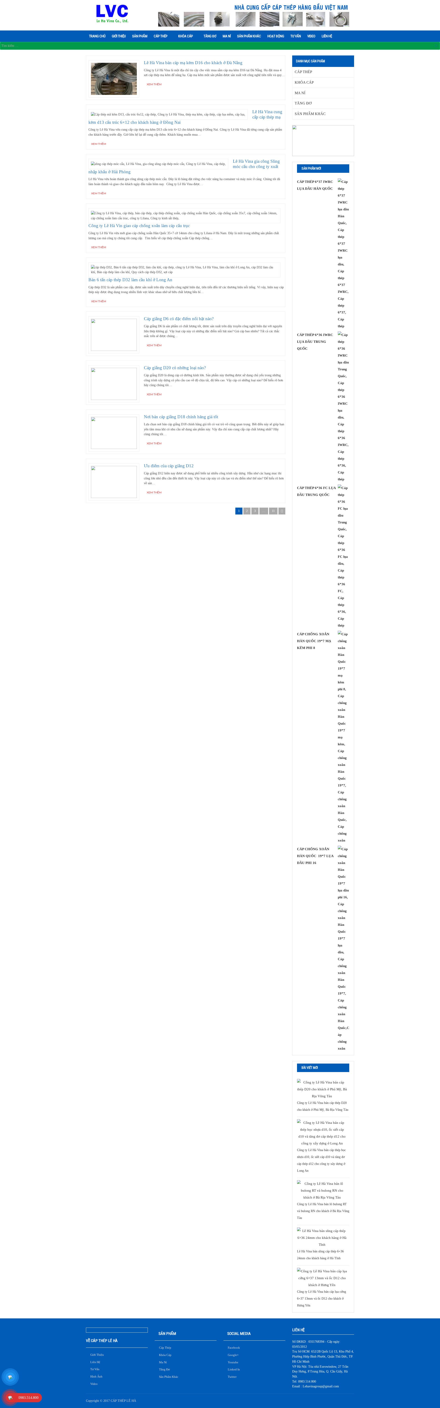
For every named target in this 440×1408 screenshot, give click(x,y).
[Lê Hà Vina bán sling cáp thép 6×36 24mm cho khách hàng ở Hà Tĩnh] (322, 1237)
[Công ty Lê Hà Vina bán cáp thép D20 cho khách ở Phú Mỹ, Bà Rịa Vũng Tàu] (322, 1089)
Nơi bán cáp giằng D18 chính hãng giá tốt (181, 416)
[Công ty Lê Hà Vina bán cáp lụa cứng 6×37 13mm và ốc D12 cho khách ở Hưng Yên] (322, 1278)
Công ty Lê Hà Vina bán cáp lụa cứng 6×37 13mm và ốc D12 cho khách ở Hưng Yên (321, 1298)
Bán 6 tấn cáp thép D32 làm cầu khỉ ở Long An (130, 279)
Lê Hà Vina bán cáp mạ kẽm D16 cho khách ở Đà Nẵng (193, 62)
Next (281, 511)
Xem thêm (154, 84)
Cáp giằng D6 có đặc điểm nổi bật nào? (179, 318)
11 (273, 511)
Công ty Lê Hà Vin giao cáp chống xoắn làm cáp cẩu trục (139, 225)
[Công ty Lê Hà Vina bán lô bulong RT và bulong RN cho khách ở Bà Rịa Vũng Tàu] (322, 1190)
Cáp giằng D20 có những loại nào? (175, 367)
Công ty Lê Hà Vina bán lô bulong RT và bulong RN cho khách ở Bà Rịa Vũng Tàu (323, 1211)
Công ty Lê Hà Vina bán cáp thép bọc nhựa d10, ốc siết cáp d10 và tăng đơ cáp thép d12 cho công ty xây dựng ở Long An (321, 1160)
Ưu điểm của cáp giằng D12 (169, 465)
